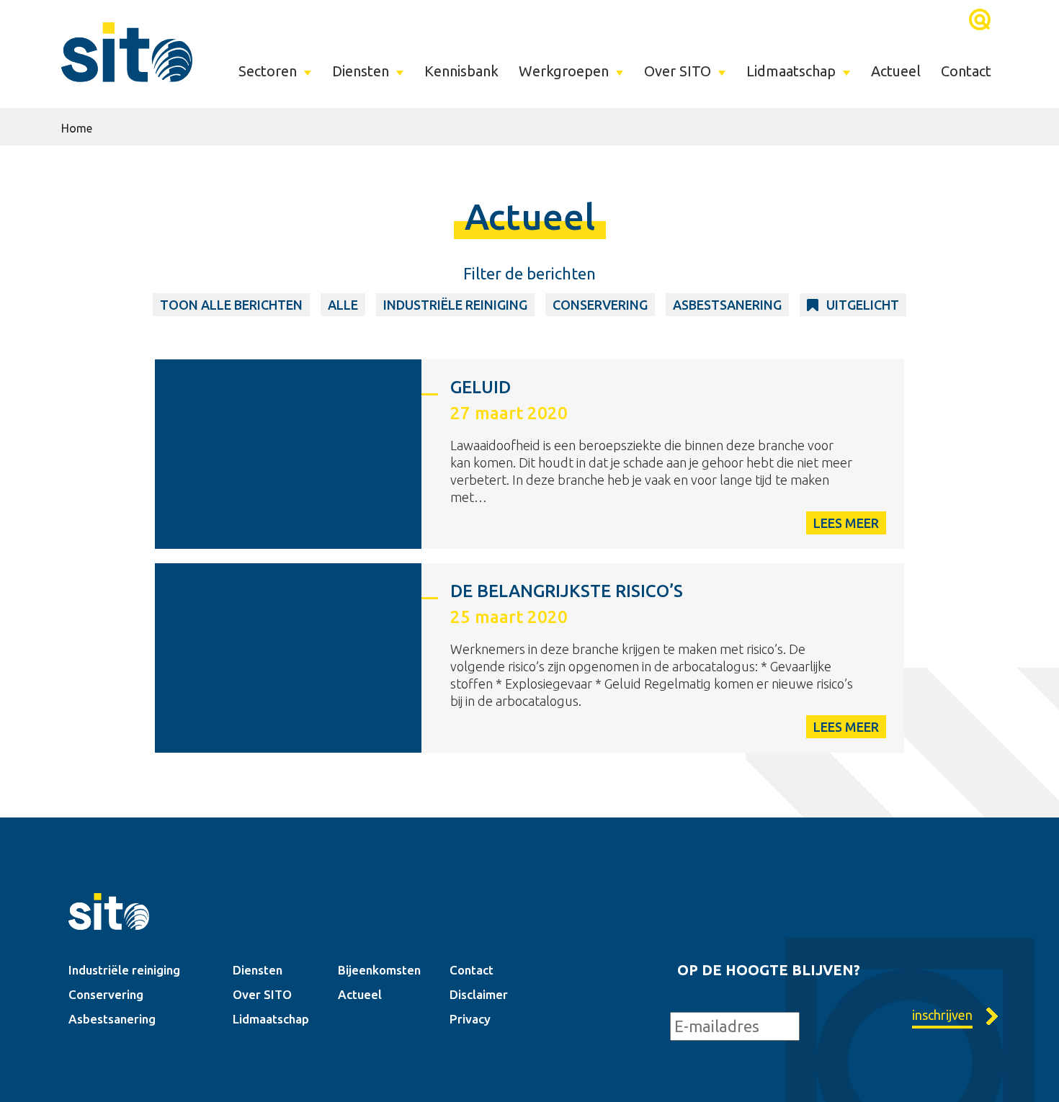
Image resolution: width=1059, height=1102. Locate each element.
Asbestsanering (727, 304)
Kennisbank (461, 71)
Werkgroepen (564, 71)
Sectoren (267, 71)
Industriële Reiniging (455, 304)
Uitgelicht (862, 304)
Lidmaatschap (791, 71)
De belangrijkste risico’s (566, 591)
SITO (126, 52)
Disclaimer (479, 994)
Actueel (896, 71)
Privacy (470, 1019)
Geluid (480, 387)
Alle (343, 304)
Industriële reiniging (124, 970)
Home (76, 128)
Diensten (360, 71)
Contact (966, 71)
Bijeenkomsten (379, 970)
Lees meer (846, 523)
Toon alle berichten (231, 304)
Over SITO (677, 71)
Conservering (600, 304)
